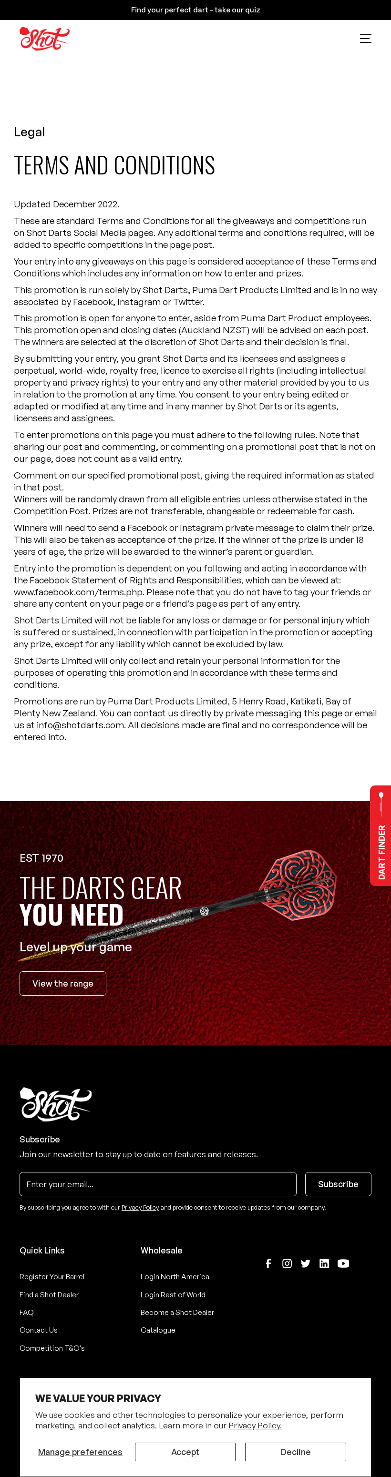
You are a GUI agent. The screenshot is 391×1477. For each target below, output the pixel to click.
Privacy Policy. (255, 1425)
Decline (296, 1451)
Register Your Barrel (52, 1276)
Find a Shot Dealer (49, 1294)
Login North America (175, 1276)
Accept (185, 1451)
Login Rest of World (173, 1294)
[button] (365, 38)
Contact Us (39, 1329)
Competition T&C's (52, 1348)
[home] (45, 39)
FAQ (27, 1312)
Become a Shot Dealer (177, 1312)
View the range (62, 983)
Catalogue (158, 1329)
